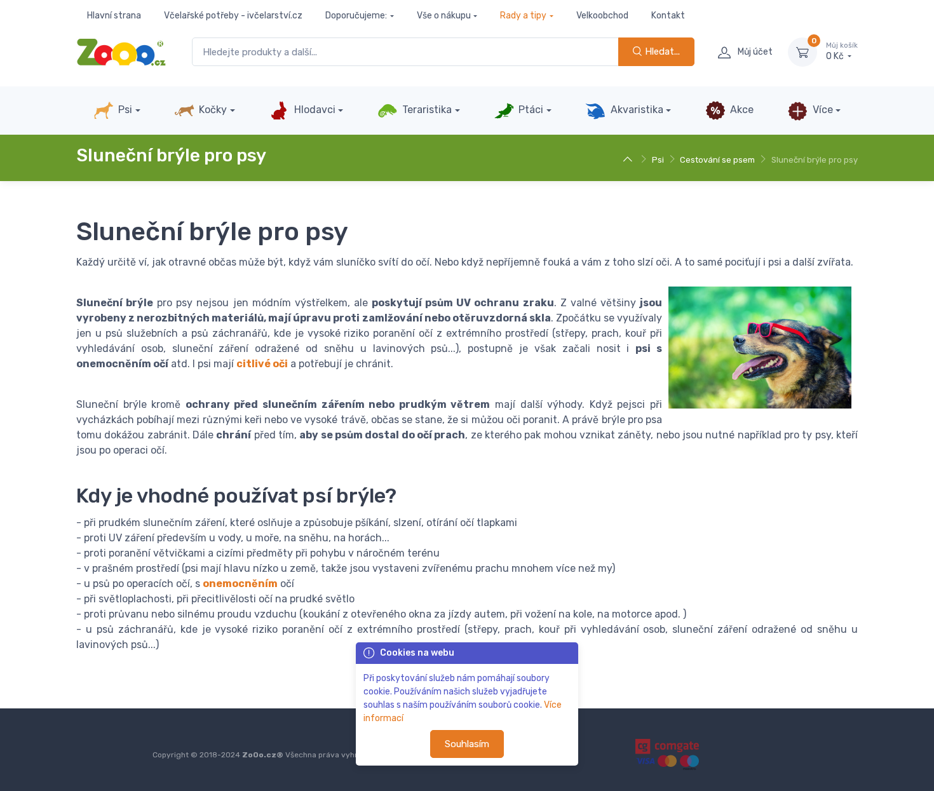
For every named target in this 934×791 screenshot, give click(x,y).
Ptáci (529, 110)
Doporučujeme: (356, 15)
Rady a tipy (523, 15)
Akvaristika (635, 110)
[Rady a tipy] (629, 160)
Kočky (211, 110)
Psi (124, 110)
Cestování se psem (717, 160)
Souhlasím (467, 744)
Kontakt (668, 15)
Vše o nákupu (444, 15)
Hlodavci (313, 110)
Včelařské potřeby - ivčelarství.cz (233, 15)
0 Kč (842, 51)
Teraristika (426, 110)
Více (821, 110)
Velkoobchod (602, 15)
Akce (741, 110)
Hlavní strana (114, 15)
